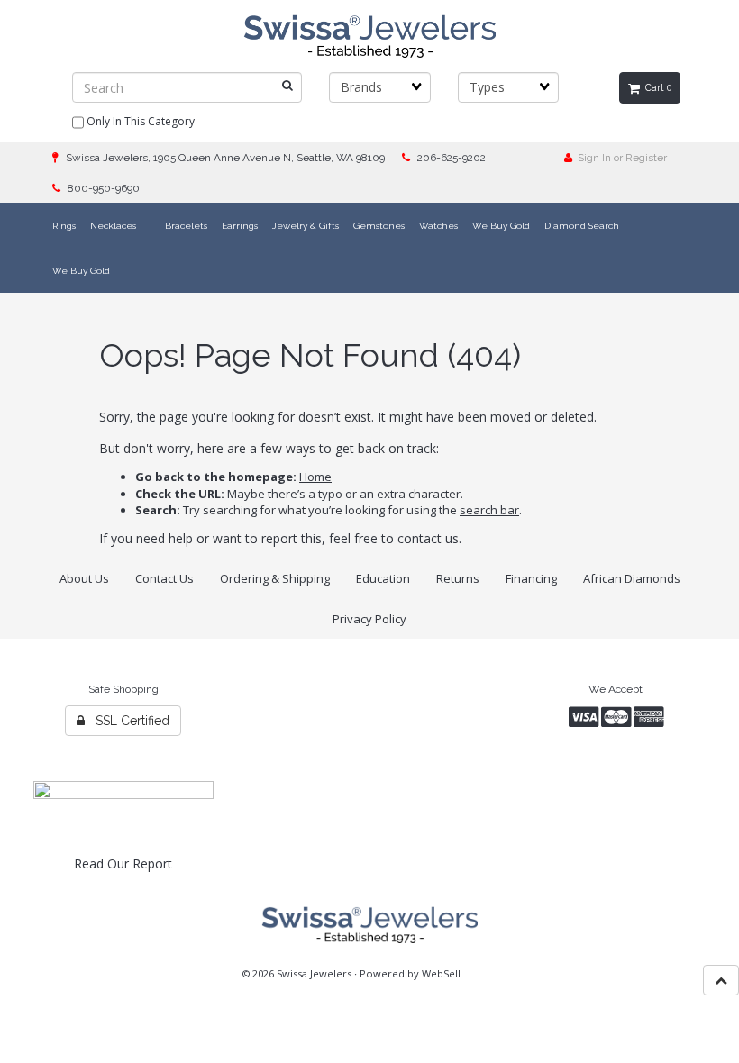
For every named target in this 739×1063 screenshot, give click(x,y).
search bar (489, 510)
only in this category (139, 121)
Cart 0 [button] (655, 87)
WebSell (441, 973)
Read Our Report (123, 863)
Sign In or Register (619, 157)
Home (315, 476)
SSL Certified (127, 720)
